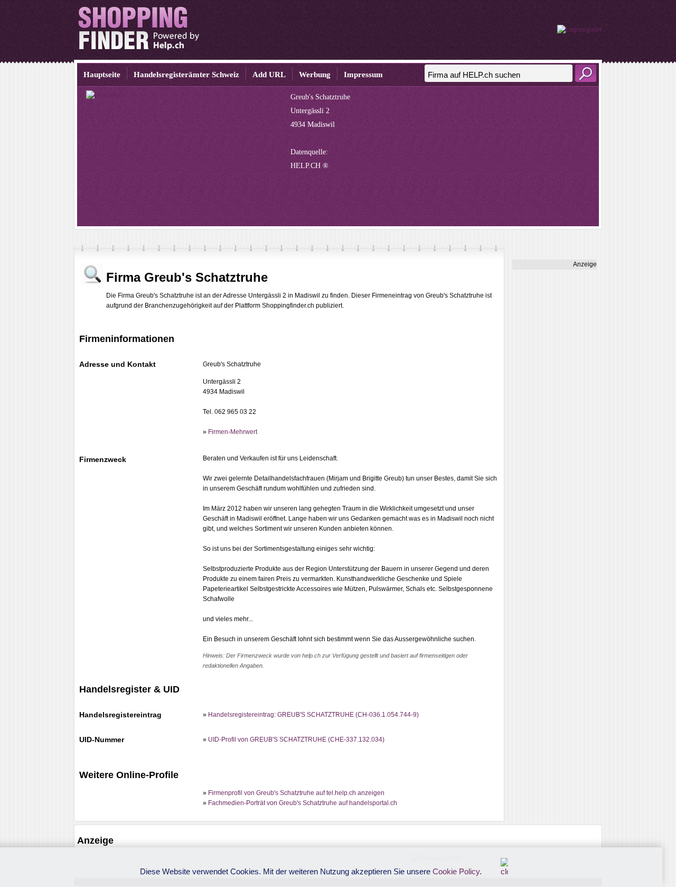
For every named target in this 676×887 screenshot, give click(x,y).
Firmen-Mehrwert (232, 432)
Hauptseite (101, 74)
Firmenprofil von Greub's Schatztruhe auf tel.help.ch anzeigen (296, 793)
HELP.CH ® (309, 166)
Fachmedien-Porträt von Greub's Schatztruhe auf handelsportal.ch (302, 803)
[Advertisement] (554, 428)
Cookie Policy (456, 871)
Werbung (315, 74)
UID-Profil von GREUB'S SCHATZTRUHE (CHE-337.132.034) (296, 739)
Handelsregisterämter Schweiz (186, 74)
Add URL (269, 74)
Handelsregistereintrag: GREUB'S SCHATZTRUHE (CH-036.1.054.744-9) (313, 714)
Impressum (363, 74)
